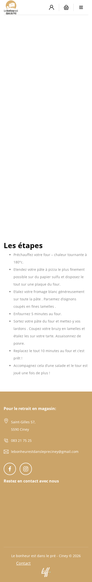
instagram (26, 469)
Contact (23, 563)
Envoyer (13, 541)
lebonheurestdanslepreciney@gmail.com (45, 451)
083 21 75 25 (21, 440)
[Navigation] (81, 7)
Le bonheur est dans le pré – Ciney (24, 7)
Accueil (13, 52)
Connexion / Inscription (51, 7)
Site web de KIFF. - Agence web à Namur (46, 572)
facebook (10, 469)
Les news (30, 52)
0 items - (66, 7)
